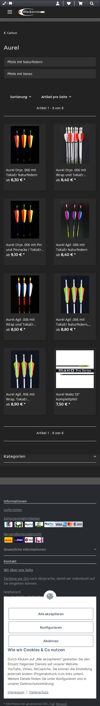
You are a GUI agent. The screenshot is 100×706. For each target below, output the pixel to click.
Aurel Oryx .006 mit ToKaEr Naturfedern (21, 172)
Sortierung (18, 97)
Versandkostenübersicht (23, 534)
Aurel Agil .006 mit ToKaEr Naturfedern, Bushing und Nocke (72, 322)
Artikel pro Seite (54, 97)
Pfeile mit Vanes (19, 74)
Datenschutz (39, 692)
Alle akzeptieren (51, 614)
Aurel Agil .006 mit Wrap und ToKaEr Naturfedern (20, 322)
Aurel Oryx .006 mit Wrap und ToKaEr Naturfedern (71, 172)
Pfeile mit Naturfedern (25, 62)
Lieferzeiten (13, 510)
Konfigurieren (51, 627)
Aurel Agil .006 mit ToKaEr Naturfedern (71, 247)
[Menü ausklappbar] (9, 10)
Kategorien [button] (14, 456)
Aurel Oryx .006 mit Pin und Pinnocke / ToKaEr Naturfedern (24, 247)
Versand (61, 704)
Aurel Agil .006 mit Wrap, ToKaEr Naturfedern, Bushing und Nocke (23, 397)
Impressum (16, 692)
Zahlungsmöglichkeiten (22, 518)
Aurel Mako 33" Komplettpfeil (68, 396)
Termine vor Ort (16, 578)
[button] (57, 3)
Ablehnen (51, 641)
